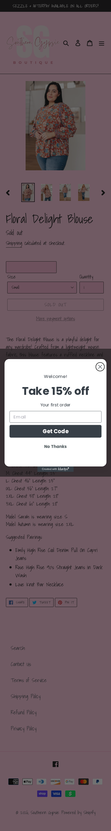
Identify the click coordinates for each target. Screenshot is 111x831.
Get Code (56, 431)
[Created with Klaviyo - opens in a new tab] (55, 469)
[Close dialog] (100, 366)
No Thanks (55, 446)
